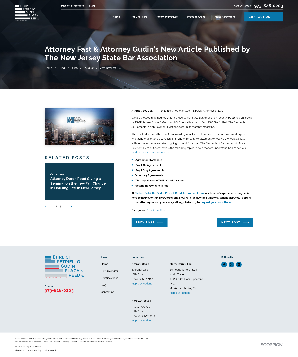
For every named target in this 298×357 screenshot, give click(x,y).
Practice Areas (109, 277)
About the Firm (156, 210)
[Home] (27, 13)
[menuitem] (19, 350)
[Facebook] (224, 264)
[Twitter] (231, 264)
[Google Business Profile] (238, 264)
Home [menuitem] (116, 16)
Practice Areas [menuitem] (196, 16)
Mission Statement (72, 5)
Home (104, 263)
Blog (92, 5)
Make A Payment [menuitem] (225, 16)
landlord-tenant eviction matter (150, 152)
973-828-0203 (268, 5)
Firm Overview (109, 270)
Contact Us (107, 291)
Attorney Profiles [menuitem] (167, 16)
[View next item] (68, 206)
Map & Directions (142, 283)
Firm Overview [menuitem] (138, 16)
